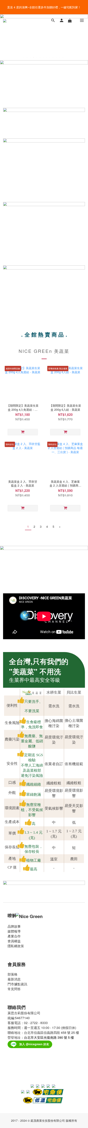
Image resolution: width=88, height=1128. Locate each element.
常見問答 (14, 989)
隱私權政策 (16, 946)
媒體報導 (14, 931)
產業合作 (14, 936)
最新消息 (14, 979)
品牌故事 (14, 926)
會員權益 (14, 941)
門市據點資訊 (17, 984)
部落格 (12, 974)
